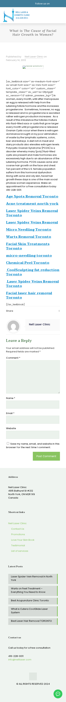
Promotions (18, 534)
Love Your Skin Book (22, 540)
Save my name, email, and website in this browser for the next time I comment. (32, 445)
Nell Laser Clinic (34, 56)
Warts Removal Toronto (28, 237)
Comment (13, 358)
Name (10, 398)
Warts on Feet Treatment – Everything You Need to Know (28, 590)
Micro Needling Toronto (28, 230)
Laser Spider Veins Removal (32, 222)
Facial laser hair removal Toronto (29, 295)
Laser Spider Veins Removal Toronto (32, 213)
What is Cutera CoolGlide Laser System (29, 610)
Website (11, 428)
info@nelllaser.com (19, 659)
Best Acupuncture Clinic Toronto (30, 600)
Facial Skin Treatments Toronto (28, 246)
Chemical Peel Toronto (27, 263)
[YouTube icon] (33, 689)
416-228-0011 (15, 656)
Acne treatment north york (32, 204)
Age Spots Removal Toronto (32, 196)
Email (10, 413)
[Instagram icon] (37, 689)
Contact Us (17, 529)
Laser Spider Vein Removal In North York (31, 578)
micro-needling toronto (29, 255)
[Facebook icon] (29, 689)
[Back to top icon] (33, 676)
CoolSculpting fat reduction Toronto (32, 272)
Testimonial (18, 545)
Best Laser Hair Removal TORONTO (31, 621)
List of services (19, 551)
